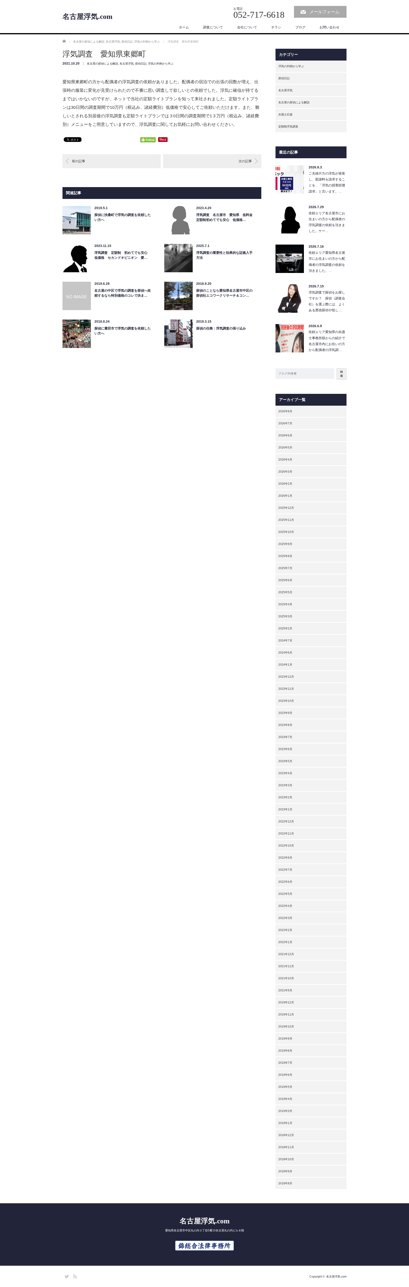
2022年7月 (285, 869)
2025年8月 (285, 556)
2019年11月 (286, 1014)
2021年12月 (286, 954)
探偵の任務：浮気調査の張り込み (221, 328)
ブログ (300, 27)
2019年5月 (285, 1087)
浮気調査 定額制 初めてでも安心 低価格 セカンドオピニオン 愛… (122, 255)
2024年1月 (285, 664)
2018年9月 (285, 1171)
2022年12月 (286, 821)
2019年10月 (286, 1026)
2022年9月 (285, 857)
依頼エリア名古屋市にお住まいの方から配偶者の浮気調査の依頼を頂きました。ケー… (327, 222)
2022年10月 (286, 845)
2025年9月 (285, 544)
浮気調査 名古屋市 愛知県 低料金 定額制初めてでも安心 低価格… (224, 217)
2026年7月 (285, 423)
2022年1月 (285, 942)
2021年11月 (286, 966)
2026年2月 (285, 483)
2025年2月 (285, 628)
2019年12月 (286, 1002)
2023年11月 (286, 688)
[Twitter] (66, 1275)
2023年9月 (285, 713)
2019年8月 (285, 1050)
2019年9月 (285, 1038)
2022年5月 (285, 894)
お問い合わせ (329, 27)
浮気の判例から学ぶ (160, 63)
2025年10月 (286, 532)
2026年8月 (285, 411)
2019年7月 (285, 1062)
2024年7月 (285, 640)
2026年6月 (285, 435)
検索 (341, 374)
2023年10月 (286, 701)
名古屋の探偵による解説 (102, 63)
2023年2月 (285, 797)
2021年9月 (285, 990)
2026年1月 (285, 495)
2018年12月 (286, 1135)
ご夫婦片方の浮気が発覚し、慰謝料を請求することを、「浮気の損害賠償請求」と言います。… (327, 182)
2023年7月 (285, 737)
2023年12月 (286, 676)
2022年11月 (286, 833)
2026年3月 (285, 471)
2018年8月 (285, 1183)
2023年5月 (285, 761)
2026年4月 (285, 459)
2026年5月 (285, 447)
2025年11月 (286, 520)
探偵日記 (141, 63)
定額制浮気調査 (288, 126)
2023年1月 (285, 809)
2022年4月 (285, 906)
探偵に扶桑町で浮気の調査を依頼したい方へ (122, 217)
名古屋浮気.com (87, 16)
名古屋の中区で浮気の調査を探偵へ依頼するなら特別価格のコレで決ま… (122, 293)
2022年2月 (285, 930)
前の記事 (78, 161)
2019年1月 (285, 1123)
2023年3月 (285, 785)
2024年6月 (285, 652)
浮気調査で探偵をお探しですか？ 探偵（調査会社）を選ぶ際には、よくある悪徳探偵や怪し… (327, 301)
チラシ (276, 27)
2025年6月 (285, 580)
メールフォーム (324, 11)
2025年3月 (285, 616)
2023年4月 (285, 773)
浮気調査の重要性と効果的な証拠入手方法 (224, 255)
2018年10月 (286, 1159)
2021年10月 (286, 978)
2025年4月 (285, 604)
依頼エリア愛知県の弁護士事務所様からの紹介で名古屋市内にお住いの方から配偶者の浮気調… (327, 341)
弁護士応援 (285, 114)
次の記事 (245, 161)
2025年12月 (286, 508)
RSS (74, 1275)
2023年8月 (285, 725)
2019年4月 (285, 1099)
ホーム (184, 27)
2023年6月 (285, 749)
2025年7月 (285, 568)
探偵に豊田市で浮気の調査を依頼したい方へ (122, 330)
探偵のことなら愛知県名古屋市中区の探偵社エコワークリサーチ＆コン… (224, 293)
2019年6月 (285, 1074)
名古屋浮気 (127, 63)
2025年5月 (285, 592)
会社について (247, 27)
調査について (213, 27)
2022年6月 (285, 881)
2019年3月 (285, 1111)
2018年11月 (286, 1147)
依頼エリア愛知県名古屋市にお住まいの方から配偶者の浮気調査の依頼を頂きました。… (327, 261)
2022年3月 (285, 918)
